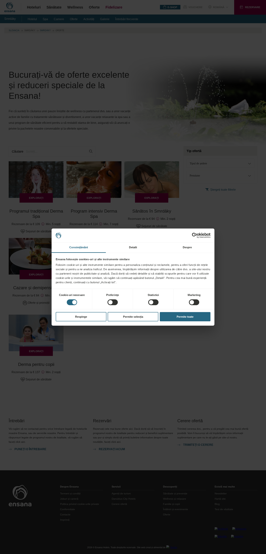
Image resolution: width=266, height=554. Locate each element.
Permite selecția (133, 316)
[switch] (112, 302)
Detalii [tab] (133, 247)
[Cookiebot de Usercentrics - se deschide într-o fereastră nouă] (194, 235)
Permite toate (185, 316)
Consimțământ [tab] (78, 247)
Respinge (81, 316)
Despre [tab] (187, 247)
